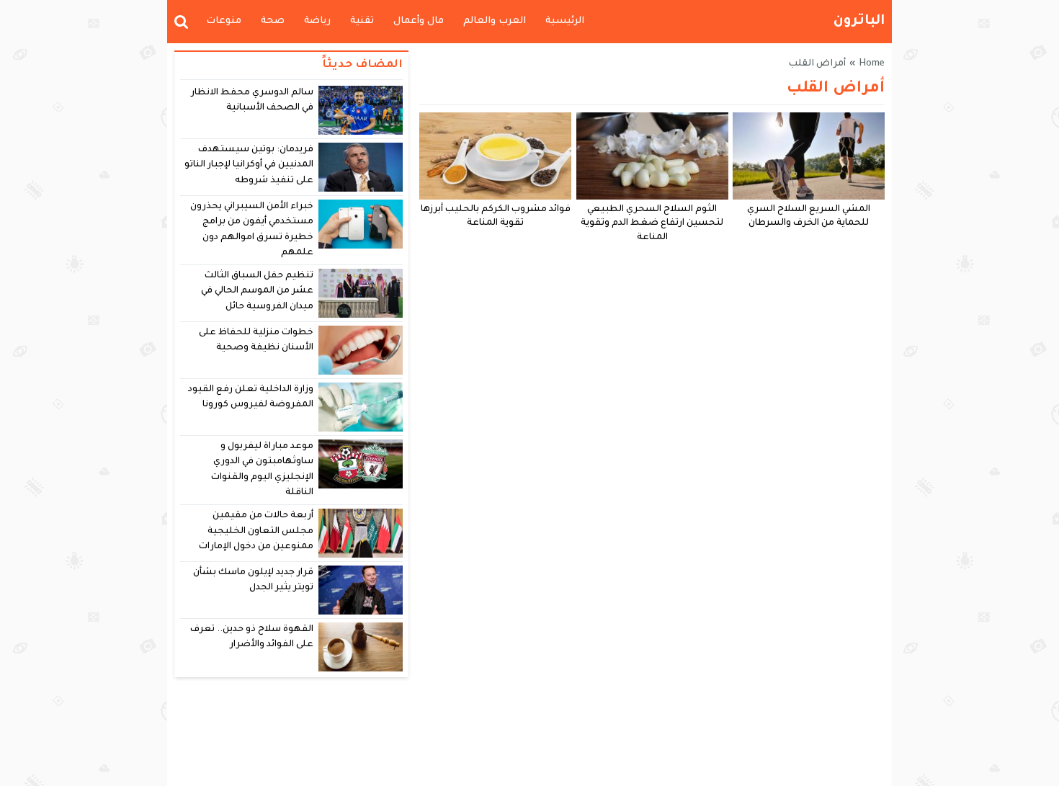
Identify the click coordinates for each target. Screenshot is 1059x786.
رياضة (317, 21)
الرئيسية (564, 21)
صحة (273, 21)
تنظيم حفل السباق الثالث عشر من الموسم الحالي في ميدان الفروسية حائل (257, 291)
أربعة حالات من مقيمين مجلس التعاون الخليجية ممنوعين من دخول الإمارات (256, 531)
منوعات (223, 21)
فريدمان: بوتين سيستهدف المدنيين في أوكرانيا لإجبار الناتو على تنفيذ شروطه (249, 165)
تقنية (362, 21)
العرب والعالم (494, 21)
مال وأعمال (418, 21)
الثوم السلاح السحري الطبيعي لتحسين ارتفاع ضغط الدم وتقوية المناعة (652, 224)
